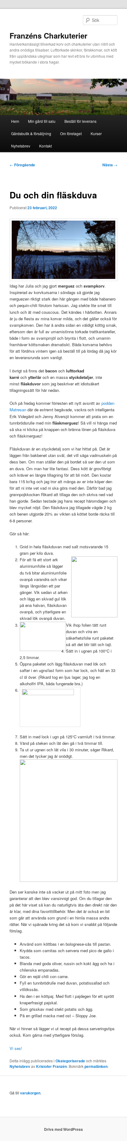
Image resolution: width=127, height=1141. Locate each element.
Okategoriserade (70, 1061)
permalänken (96, 1066)
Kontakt (45, 145)
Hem (15, 121)
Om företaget (71, 133)
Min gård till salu (41, 121)
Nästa (109, 165)
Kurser (96, 133)
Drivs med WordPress (63, 1129)
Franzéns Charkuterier (48, 35)
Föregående (22, 165)
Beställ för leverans (80, 121)
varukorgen (30, 1093)
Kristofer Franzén (51, 1066)
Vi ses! (16, 1048)
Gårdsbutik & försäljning (31, 133)
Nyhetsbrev (20, 145)
